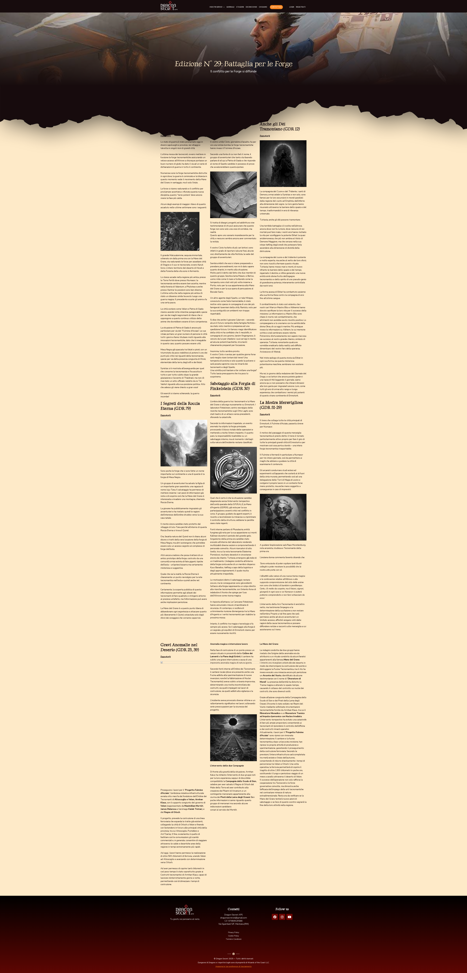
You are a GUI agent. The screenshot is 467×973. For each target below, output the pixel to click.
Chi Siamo (263, 7)
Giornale (230, 7)
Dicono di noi (251, 7)
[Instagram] (282, 917)
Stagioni (240, 7)
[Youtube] (289, 917)
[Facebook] (275, 917)
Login (291, 7)
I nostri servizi (216, 7)
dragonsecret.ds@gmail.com (233, 917)
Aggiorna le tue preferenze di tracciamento (234, 966)
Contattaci (276, 7)
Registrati (300, 7)
